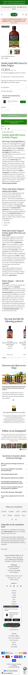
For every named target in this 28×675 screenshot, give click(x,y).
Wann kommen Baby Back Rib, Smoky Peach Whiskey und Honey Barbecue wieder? (13, 388)
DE (16, 519)
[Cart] (26, 14)
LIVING (18, 511)
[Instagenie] (23, 450)
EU (12, 519)
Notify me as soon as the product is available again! (14, 122)
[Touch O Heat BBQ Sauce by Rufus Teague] (10, 332)
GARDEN (24, 511)
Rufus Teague (4, 58)
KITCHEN (4, 511)
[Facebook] (7, 586)
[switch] (25, 673)
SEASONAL (17, 515)
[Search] (23, 14)
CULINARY (11, 511)
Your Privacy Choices (12, 671)
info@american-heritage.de (15, 559)
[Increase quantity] (8, 110)
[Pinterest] (14, 586)
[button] (3, 37)
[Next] (24, 446)
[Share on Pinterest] (8, 129)
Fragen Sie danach (16, 620)
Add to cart (10, 354)
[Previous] (3, 446)
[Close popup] (20, 608)
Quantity (3, 107)
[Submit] (25, 549)
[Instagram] (10, 586)
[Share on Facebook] (1, 129)
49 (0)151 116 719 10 (17, 561)
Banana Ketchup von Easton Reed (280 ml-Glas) (14, 614)
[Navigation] (1, 14)
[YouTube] (17, 586)
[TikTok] (20, 586)
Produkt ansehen (8, 620)
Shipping (10, 73)
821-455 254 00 (18, 557)
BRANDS (10, 515)
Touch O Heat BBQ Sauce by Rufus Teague (9, 343)
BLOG (23, 515)
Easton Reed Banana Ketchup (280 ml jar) (13, 101)
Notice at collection (7, 673)
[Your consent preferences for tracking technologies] (2, 672)
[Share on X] (5, 129)
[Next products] (25, 97)
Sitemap (14, 665)
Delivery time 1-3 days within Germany (13, 77)
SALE (4, 515)
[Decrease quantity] (2, 110)
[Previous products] (22, 97)
